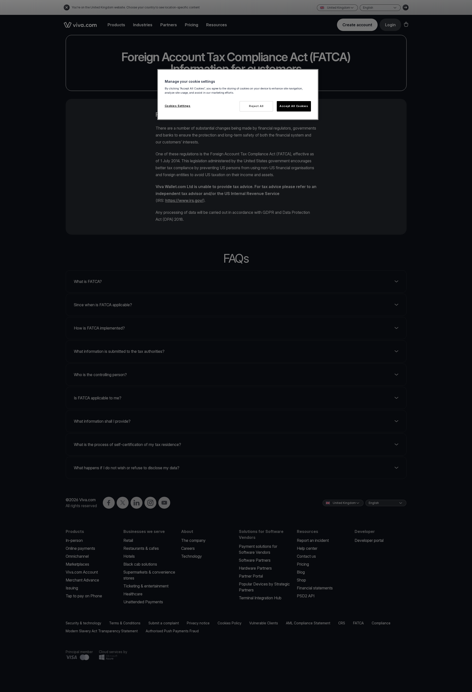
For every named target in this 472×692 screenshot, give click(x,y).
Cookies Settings (178, 106)
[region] (237, 94)
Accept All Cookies (293, 106)
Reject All (256, 106)
